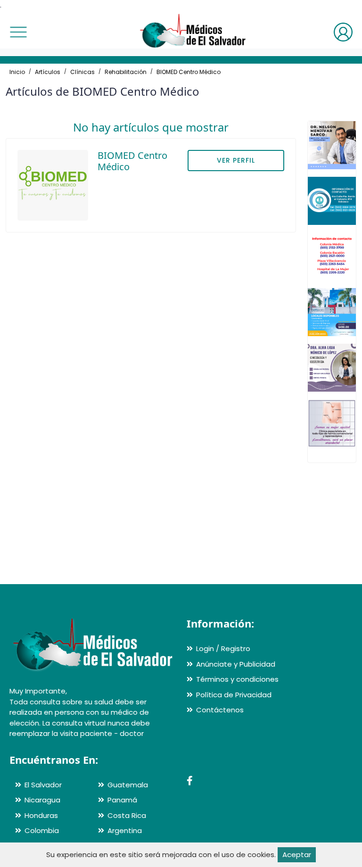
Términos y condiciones (237, 679)
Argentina (124, 830)
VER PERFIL (236, 160)
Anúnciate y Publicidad (235, 664)
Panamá (122, 800)
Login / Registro (223, 648)
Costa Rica (126, 815)
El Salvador (43, 785)
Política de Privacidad (234, 695)
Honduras (41, 815)
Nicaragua (42, 800)
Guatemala (127, 785)
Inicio (17, 72)
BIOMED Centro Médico (188, 72)
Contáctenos (220, 710)
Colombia (42, 830)
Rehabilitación (126, 72)
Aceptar (296, 854)
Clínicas (82, 72)
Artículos (47, 72)
